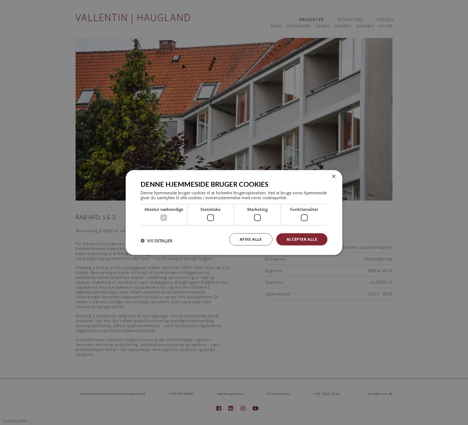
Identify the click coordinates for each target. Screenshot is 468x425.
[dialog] (234, 212)
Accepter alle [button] (302, 239)
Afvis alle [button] (251, 239)
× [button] (334, 177)
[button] (157, 241)
